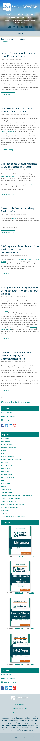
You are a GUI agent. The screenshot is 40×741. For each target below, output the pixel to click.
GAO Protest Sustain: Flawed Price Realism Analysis (17, 110)
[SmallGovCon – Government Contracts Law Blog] (20, 700)
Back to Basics (5, 441)
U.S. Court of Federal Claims (9, 507)
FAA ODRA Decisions (7, 456)
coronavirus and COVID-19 (9, 176)
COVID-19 (4, 450)
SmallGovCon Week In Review (10, 498)
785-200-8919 (7, 413)
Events (3, 453)
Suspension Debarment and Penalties (12, 504)
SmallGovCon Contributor (21, 114)
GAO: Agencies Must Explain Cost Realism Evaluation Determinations (20, 250)
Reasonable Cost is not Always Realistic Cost (18, 210)
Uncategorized (5, 510)
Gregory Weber (19, 59)
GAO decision (34, 185)
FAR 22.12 (4, 312)
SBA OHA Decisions (7, 489)
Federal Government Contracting (11, 459)
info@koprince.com (9, 416)
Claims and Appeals (7, 444)
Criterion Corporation (7, 131)
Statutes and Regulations (8, 501)
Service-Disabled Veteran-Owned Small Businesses (16, 495)
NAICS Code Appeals (7, 477)
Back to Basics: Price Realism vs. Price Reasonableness (19, 54)
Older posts (4, 41)
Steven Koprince (22, 361)
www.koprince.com (9, 420)
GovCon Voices (6, 471)
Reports (3, 486)
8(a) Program (5, 438)
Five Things (4, 462)
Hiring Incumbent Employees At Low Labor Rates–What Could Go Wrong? (20, 291)
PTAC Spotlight (5, 483)
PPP (2, 480)
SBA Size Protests (7, 492)
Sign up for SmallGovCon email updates (16, 402)
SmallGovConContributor (21, 169)
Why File (4, 513)
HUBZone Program (7, 474)
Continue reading (8, 94)
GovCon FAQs (5, 468)
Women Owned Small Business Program (13, 516)
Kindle (31, 557)
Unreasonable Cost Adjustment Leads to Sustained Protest (19, 165)
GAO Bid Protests (6, 465)
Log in (23, 738)
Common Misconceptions (8, 447)
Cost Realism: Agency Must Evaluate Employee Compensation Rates (16, 356)
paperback (19, 557)
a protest (14, 218)
